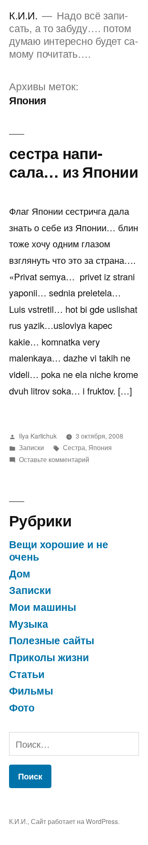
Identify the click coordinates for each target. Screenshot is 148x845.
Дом (19, 573)
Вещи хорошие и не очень (58, 550)
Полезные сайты (51, 640)
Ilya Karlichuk (38, 435)
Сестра (74, 447)
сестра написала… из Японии (73, 162)
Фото (22, 707)
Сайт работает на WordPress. (75, 821)
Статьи (26, 674)
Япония (100, 447)
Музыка (28, 623)
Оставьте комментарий (54, 459)
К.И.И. (23, 15)
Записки (31, 447)
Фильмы (31, 690)
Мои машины (42, 606)
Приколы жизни (49, 657)
